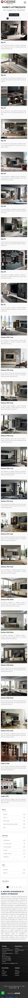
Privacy (2, 997)
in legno (14, 850)
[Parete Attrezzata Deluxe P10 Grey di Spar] (14, 489)
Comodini (4, 972)
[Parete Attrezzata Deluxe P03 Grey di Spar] (14, 325)
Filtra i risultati (14, 15)
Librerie (17, 948)
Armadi (4, 973)
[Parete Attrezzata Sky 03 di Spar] (14, 96)
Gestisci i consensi (14, 997)
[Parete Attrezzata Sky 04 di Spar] (14, 129)
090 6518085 (7, 958)
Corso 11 (14, 817)
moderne (14, 873)
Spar (14, 827)
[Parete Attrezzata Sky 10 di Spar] (14, 293)
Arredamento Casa (11, 10)
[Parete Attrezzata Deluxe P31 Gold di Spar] (14, 522)
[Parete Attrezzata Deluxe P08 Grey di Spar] (14, 424)
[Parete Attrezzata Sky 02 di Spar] (14, 63)
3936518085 (7, 960)
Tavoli (16, 953)
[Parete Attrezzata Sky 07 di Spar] (14, 227)
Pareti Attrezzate (21, 10)
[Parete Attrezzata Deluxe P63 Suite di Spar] (14, 620)
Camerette (4, 975)
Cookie (6, 997)
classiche (14, 869)
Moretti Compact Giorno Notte (14, 824)
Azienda (17, 968)
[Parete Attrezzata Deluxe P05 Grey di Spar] (14, 358)
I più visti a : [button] (5, 881)
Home (4, 10)
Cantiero (14, 814)
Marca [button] (4, 810)
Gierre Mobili (14, 821)
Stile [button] (3, 865)
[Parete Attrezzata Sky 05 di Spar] (14, 162)
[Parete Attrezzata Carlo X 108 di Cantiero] (14, 752)
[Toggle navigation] (25, 2)
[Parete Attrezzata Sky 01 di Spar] (14, 30)
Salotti (16, 952)
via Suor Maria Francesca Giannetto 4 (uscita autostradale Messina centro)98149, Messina (7, 952)
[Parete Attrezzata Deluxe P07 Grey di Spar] (14, 391)
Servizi (16, 970)
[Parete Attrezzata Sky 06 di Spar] (14, 194)
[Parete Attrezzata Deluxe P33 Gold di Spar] (14, 555)
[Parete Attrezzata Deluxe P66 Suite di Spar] (14, 686)
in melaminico (14, 840)
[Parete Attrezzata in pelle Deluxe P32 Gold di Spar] (14, 719)
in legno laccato (14, 853)
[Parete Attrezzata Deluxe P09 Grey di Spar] (14, 457)
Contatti (17, 975)
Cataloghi (17, 972)
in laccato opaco (14, 847)
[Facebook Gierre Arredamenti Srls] (18, 988)
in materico (14, 857)
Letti (3, 970)
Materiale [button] (5, 836)
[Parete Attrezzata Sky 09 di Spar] (14, 260)
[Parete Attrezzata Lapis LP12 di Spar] (14, 784)
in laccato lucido (14, 843)
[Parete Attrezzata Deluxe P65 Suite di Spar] (14, 653)
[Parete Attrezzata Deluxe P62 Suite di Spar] (14, 588)
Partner (17, 973)
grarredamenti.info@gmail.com (10, 963)
